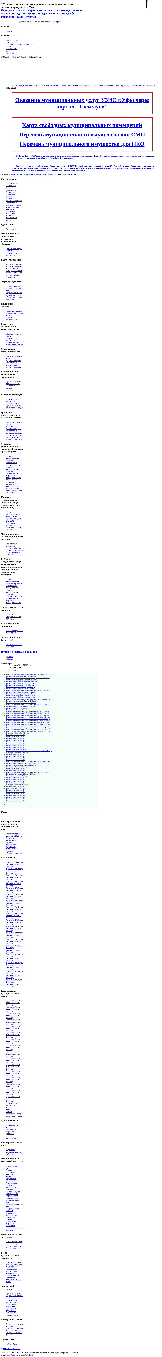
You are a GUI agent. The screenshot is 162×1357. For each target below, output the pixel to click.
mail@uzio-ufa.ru (13, 1355)
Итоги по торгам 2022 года (12, 951)
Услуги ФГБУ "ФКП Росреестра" (14, 646)
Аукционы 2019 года (14, 926)
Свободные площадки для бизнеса (20, 44)
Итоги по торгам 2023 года (12, 959)
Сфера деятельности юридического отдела (14, 407)
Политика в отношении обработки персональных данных (11, 215)
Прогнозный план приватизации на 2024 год (13, 1086)
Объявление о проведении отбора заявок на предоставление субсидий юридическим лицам (14, 591)
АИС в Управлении (14, 201)
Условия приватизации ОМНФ (11, 1109)
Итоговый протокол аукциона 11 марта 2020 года (20, 688)
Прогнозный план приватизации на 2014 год (13, 1022)
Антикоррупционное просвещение (14, 632)
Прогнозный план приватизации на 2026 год (13, 1099)
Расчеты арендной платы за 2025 (13, 839)
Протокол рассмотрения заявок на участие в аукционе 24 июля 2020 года (28, 724)
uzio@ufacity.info (27, 1355)
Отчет (8, 1168)
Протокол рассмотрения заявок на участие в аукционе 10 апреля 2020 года (28, 699)
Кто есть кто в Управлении (11, 189)
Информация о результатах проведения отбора (13, 600)
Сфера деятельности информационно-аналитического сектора (14, 384)
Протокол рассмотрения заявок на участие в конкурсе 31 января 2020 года (28, 678)
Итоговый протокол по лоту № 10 (16, 749)
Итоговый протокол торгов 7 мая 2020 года (19, 708)
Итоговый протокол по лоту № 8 (15, 745)
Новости (9, 390)
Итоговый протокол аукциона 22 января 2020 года (21, 676)
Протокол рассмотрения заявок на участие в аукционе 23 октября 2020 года (28, 761)
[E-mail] (9, 659)
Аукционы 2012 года (14, 881)
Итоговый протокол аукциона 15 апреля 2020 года (21, 701)
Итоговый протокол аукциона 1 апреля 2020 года (20, 696)
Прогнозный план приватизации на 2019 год (13, 1054)
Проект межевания (13, 435)
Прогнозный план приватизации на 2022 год (13, 1073)
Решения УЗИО (12, 319)
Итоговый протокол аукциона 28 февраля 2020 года (21, 681)
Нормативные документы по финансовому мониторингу (11, 1303)
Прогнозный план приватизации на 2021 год (13, 1067)
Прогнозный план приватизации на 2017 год (13, 1041)
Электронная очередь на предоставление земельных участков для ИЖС (14, 1331)
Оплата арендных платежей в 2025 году (14, 835)
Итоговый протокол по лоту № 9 (15, 747)
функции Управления (14, 273)
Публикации (11, 1129)
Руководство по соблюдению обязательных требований (12, 1186)
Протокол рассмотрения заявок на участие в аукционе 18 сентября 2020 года (29, 731)
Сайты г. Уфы (11, 1344)
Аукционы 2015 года (14, 901)
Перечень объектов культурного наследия (14, 549)
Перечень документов (14, 1246)
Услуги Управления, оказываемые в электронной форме (14, 268)
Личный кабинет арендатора (12, 276)
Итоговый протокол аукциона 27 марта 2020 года (20, 694)
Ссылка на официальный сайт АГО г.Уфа (13, 617)
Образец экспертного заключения (14, 298)
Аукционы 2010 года (14, 869)
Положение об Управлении (11, 185)
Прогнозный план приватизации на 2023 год (13, 1079)
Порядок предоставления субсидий (12, 458)
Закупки (9, 315)
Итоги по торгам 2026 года (12, 985)
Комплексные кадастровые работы (14, 432)
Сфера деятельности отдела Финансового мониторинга (14, 1296)
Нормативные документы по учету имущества (14, 1271)
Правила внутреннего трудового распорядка (14, 312)
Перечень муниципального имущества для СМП (82, 134)
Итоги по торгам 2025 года (12, 976)
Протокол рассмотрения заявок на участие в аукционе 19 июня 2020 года (28, 717)
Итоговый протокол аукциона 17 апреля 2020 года (21, 703)
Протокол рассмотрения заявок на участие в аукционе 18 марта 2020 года (27, 690)
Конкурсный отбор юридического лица (14, 1115)
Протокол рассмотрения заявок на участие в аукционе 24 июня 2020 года (28, 719)
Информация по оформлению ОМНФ (14, 343)
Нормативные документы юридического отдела (14, 401)
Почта (8, 47)
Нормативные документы (11, 254)
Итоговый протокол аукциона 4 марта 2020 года (20, 683)
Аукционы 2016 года (14, 907)
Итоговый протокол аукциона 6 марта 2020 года (20, 687)
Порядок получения (14, 1244)
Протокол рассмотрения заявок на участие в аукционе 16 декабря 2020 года (28, 772)
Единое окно (11, 229)
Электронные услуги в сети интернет (14, 1325)
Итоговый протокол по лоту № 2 (15, 736)
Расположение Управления (11, 197)
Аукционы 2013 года (14, 888)
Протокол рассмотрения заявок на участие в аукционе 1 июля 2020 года (27, 722)
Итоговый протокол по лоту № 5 (15, 758)
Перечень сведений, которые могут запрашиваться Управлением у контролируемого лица (14, 1196)
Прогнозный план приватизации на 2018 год (13, 1047)
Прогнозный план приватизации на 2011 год (13, 1003)
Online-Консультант (13, 205)
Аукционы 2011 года (14, 875)
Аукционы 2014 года (14, 894)
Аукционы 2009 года (14, 862)
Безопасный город (13, 295)
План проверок (12, 1166)
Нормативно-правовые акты (12, 1137)
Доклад (9, 1170)
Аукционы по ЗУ (13, 42)
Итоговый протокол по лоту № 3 (15, 738)
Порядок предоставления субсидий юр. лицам (14, 581)
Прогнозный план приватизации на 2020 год (13, 1060)
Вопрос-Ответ (11, 203)
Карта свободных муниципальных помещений (82, 125)
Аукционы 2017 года (14, 914)
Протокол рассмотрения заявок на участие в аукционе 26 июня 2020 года (28, 720)
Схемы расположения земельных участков (14, 438)
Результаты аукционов (10, 1133)
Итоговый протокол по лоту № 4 (15, 740)
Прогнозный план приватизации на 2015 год (13, 1028)
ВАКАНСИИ (11, 49)
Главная (9, 31)
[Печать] (9, 657)
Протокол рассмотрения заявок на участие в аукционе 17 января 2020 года (28, 674)
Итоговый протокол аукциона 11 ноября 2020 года (21, 763)
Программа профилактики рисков (12, 1174)
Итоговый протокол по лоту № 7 (15, 744)
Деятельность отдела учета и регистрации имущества (14, 1264)
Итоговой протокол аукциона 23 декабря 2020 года (21, 774)
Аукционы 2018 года (14, 920)
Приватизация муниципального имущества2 (34, 174)
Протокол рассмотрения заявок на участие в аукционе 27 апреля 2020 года (28, 704)
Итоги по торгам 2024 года (12, 968)
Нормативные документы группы (13, 427)
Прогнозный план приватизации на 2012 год (13, 1009)
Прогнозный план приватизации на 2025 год (13, 1092)
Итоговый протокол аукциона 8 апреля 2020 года (20, 697)
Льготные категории (14, 1242)
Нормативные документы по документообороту (13, 365)
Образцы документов (14, 286)
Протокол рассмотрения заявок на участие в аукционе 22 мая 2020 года (27, 713)
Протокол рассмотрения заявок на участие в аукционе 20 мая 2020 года (27, 712)
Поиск (8, 817)
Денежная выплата (13, 1248)
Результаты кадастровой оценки (14, 1151)
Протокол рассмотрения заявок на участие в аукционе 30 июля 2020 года (28, 726)
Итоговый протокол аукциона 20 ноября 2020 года (21, 765)
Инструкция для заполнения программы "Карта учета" (13, 1278)
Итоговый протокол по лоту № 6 (15, 742)
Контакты (10, 53)
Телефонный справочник (11, 193)
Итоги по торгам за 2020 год (19, 651)
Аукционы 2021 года (14, 939)
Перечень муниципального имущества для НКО (82, 144)
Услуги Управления (14, 264)
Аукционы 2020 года (14, 933)
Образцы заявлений (14, 293)
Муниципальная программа (12, 208)
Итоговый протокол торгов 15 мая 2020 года (20, 710)
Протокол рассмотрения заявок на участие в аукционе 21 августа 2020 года (28, 728)
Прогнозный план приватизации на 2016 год (13, 1035)
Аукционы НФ (12, 40)
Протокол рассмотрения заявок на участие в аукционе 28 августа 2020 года (28, 729)
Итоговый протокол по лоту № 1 (15, 735)
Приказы (9, 317)
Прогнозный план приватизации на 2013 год (13, 1015)
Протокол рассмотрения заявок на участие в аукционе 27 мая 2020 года (27, 715)
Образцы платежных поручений (14, 289)
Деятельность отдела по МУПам (14, 250)
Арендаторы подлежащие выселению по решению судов (12, 1312)
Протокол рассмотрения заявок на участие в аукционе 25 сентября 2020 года (29, 751)
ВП (7, 51)
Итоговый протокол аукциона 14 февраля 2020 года (21, 680)
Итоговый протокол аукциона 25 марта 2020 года (20, 692)
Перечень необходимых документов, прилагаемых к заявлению (12, 846)
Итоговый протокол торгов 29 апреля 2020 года (20, 706)
